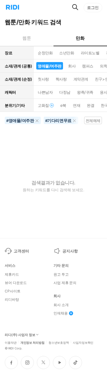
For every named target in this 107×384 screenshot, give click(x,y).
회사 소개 (61, 305)
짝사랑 (61, 79)
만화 (80, 38)
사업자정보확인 (83, 342)
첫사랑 (43, 79)
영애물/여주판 (50, 66)
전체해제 (93, 120)
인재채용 (61, 313)
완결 (90, 105)
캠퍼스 (87, 66)
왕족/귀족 (85, 92)
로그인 (93, 7)
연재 (76, 105)
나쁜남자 (45, 92)
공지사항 (70, 251)
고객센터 (21, 251)
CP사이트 (12, 291)
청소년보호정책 (58, 342)
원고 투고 (61, 274)
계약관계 (80, 79)
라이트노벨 (90, 52)
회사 (71, 66)
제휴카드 (12, 274)
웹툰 (26, 38)
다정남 (64, 92)
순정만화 (45, 52)
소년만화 (66, 52)
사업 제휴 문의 (65, 283)
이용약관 (11, 342)
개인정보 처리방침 (33, 342)
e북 (63, 105)
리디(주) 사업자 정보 (20, 335)
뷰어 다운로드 (16, 283)
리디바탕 (12, 299)
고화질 (43, 105)
